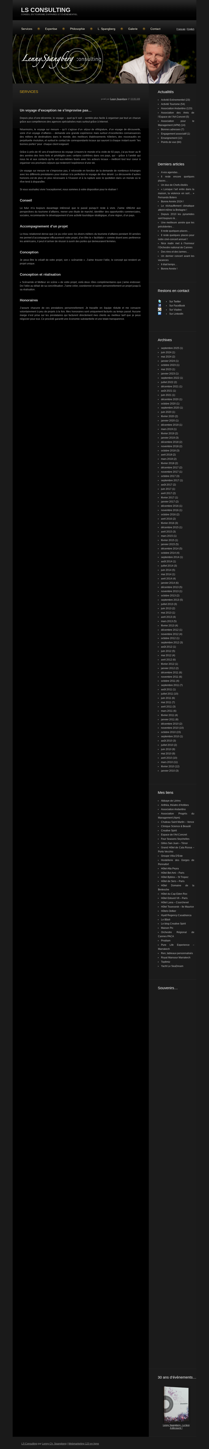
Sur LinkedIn (176, 313)
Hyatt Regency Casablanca (176, 915)
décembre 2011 (169, 672)
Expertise (51, 28)
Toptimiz (165, 961)
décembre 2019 (170, 424)
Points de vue (168, 142)
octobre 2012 (168, 638)
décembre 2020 (170, 399)
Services (26, 28)
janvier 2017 (168, 501)
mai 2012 (166, 655)
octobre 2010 (168, 732)
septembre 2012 (170, 642)
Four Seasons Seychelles (175, 839)
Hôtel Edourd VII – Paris (174, 898)
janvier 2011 (168, 719)
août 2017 (166, 484)
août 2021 (166, 390)
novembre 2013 (170, 591)
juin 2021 (166, 395)
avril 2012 (166, 659)
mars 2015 (167, 536)
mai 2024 (166, 356)
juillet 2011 (167, 693)
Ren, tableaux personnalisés (177, 953)
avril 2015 (166, 531)
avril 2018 (166, 454)
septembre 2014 (170, 557)
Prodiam (165, 940)
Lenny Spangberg (118, 99)
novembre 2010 (170, 727)
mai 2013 (166, 612)
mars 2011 (167, 710)
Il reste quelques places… (175, 230)
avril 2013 (166, 617)
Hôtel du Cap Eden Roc (174, 893)
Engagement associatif (173, 133)
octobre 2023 (168, 365)
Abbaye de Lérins (171, 800)
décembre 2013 (170, 587)
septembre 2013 (170, 599)
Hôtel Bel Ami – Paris (172, 872)
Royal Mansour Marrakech (175, 957)
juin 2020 (166, 412)
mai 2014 (166, 574)
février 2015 (167, 540)
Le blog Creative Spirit (173, 923)
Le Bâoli (165, 919)
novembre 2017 (170, 471)
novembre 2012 (170, 634)
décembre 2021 (170, 386)
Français (181, 29)
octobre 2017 (168, 476)
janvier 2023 (168, 373)
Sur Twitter (175, 301)
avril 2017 (166, 493)
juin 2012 (166, 651)
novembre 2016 (170, 510)
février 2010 (167, 766)
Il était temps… (169, 264)
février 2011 (167, 715)
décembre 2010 (170, 723)
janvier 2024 (168, 361)
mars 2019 (167, 429)
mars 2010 (167, 762)
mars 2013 (167, 621)
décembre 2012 (170, 629)
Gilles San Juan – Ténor (174, 843)
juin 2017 (166, 489)
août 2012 (166, 646)
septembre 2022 (170, 377)
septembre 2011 (170, 685)
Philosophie (77, 28)
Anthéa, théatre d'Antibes (175, 805)
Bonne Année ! (169, 268)
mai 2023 (166, 369)
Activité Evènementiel (173, 99)
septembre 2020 (170, 407)
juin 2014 (166, 570)
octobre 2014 (168, 552)
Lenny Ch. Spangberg (54, 1443)
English (190, 29)
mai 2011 (166, 702)
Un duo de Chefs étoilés (174, 185)
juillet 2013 (167, 604)
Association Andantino (173, 108)
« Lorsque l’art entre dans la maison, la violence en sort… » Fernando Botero (176, 193)
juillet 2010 (167, 745)
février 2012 (167, 664)
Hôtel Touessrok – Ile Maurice (177, 906)
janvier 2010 (168, 770)
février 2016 (167, 523)
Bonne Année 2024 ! (172, 201)
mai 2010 (166, 753)
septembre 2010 (170, 736)
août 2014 (166, 561)
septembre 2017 (170, 480)
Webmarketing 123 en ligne (83, 1443)
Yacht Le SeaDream (172, 966)
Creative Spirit (169, 830)
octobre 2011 (168, 680)
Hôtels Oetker (168, 911)
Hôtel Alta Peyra (170, 868)
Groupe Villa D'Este (172, 855)
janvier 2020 (168, 420)
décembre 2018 (170, 442)
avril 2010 (166, 757)
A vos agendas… (170, 172)
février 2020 (167, 416)
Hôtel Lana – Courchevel (175, 902)
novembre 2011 (169, 676)
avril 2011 (166, 706)
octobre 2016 (168, 514)
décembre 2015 (170, 527)
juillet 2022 (167, 382)
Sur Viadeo (175, 309)
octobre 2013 (168, 595)
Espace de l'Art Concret (174, 834)
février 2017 (167, 497)
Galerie (133, 28)
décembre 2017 (170, 467)
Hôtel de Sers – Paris (173, 881)
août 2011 (166, 689)
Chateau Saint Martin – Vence (177, 822)
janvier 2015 (168, 544)
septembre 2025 (170, 348)
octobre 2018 (168, 450)
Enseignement (169, 138)
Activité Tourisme (170, 104)
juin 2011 (166, 698)
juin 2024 (166, 352)
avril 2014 (166, 578)
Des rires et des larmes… (175, 251)
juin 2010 (166, 749)
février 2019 (167, 433)
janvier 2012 (168, 668)
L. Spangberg (106, 28)
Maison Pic (167, 928)
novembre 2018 (170, 446)
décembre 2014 (170, 548)
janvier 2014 (168, 582)
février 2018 (167, 463)
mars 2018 (167, 459)
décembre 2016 (170, 506)
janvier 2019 (168, 437)
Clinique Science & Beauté (176, 826)
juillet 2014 (167, 565)
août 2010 (166, 740)
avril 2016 (166, 518)
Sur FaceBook (177, 305)
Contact (155, 28)
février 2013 (167, 625)
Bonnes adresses (170, 129)
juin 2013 (166, 608)
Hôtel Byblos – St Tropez (174, 877)
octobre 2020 (168, 403)
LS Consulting (45, 10)
